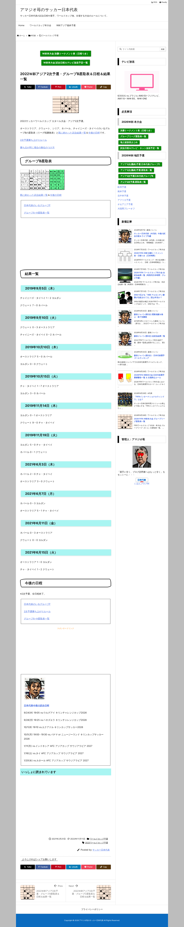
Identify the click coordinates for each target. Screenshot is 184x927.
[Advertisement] (65, 242)
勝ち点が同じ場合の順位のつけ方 (37, 147)
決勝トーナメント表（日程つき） (136, 130)
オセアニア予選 (125, 204)
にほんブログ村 (141, 483)
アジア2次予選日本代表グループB (136, 176)
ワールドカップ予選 (50, 35)
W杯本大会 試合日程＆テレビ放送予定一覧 (65, 62)
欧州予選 (122, 187)
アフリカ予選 (124, 200)
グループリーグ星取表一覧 (133, 136)
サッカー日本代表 (101, 849)
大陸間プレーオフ (126, 208)
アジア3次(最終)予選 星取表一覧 (136, 170)
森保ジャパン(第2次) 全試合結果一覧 (149, 336)
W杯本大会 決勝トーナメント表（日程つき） (65, 53)
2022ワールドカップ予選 (96, 842)
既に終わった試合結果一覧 (72, 132)
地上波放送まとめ (129, 142)
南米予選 (122, 191)
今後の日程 (94, 132)
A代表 (33, 35)
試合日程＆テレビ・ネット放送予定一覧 (139, 148)
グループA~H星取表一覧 (36, 212)
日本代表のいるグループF (37, 205)
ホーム (22, 35)
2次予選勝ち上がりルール (33, 140)
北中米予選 (123, 195)
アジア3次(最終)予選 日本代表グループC (140, 164)
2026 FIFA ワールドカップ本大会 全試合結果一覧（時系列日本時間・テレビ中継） (150, 275)
